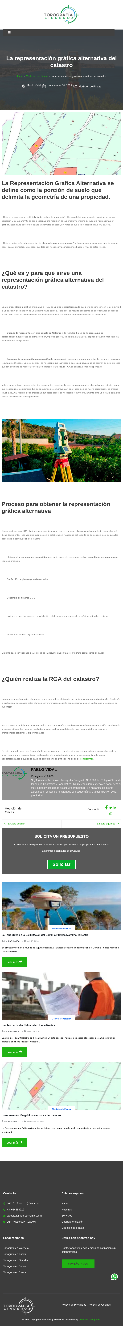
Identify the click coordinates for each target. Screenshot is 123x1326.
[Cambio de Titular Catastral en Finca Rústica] (61, 996)
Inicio (20, 76)
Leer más (13, 962)
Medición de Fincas (37, 76)
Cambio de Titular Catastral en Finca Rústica (29, 1025)
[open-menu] (9, 32)
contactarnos (86, 758)
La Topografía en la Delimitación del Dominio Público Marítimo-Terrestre (45, 935)
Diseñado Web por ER (90, 1319)
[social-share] (106, 807)
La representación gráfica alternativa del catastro (31, 1115)
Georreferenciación (61, 1019)
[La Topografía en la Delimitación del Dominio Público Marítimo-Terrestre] (61, 906)
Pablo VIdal (14, 941)
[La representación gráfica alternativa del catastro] (61, 1086)
